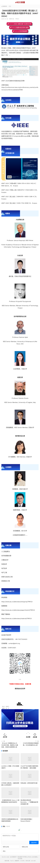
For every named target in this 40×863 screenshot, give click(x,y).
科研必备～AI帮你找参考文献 (29, 783)
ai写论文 (29, 857)
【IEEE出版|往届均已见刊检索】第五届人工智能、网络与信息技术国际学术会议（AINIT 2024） (19, 13)
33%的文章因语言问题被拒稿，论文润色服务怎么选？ (31, 744)
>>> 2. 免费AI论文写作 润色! (20, 27)
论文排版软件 (20, 2)
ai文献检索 (4, 6)
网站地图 (19, 857)
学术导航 (24, 857)
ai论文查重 (34, 857)
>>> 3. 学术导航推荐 (21, 31)
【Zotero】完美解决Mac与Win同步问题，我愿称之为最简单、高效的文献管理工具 (9, 745)
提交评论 (34, 842)
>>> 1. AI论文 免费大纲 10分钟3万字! (20, 24)
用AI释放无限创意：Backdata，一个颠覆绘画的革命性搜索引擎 (29, 802)
